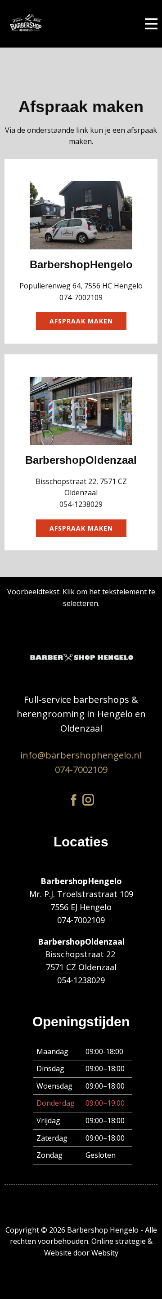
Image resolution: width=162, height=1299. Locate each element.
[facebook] (74, 800)
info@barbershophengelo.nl (81, 755)
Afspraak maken (81, 321)
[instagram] (88, 800)
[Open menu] (151, 24)
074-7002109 (81, 769)
